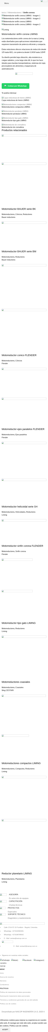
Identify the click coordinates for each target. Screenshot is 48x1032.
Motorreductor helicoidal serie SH (20, 506)
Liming (4, 515)
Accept (5, 1029)
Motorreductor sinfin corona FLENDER (22, 545)
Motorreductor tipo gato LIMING (14, 120)
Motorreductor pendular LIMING (14, 114)
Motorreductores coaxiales (16, 682)
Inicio (4, 13)
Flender (5, 363)
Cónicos (18, 214)
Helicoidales (20, 512)
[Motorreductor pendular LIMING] (15, 111)
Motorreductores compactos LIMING (16, 107)
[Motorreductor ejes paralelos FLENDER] (24, 383)
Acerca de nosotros (7, 977)
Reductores (27, 214)
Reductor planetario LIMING (17, 873)
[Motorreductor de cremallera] (14, 125)
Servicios (3, 981)
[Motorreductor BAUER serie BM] (24, 236)
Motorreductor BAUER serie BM (19, 251)
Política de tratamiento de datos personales (15, 992)
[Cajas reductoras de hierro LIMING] (16, 98)
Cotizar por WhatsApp (17, 86)
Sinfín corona (29, 13)
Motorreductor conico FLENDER (19, 355)
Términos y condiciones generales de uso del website (19, 1000)
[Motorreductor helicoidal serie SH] (24, 460)
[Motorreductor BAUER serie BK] (24, 148)
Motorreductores (14, 13)
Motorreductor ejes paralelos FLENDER (23, 429)
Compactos (19, 769)
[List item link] (22, 939)
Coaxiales (19, 687)
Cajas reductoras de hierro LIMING (15, 100)
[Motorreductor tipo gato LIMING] (15, 118)
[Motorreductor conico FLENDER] (24, 286)
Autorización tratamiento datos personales (15, 996)
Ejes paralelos (21, 435)
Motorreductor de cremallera (13, 127)
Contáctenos (4, 984)
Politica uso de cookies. (18, 1026)
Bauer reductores (8, 217)
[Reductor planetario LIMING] (24, 797)
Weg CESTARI (8, 690)
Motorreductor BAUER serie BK (19, 209)
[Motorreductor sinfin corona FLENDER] (24, 531)
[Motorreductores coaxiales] (24, 658)
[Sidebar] (3, 1016)
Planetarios (19, 879)
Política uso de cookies (8, 1004)
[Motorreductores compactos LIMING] (17, 104)
